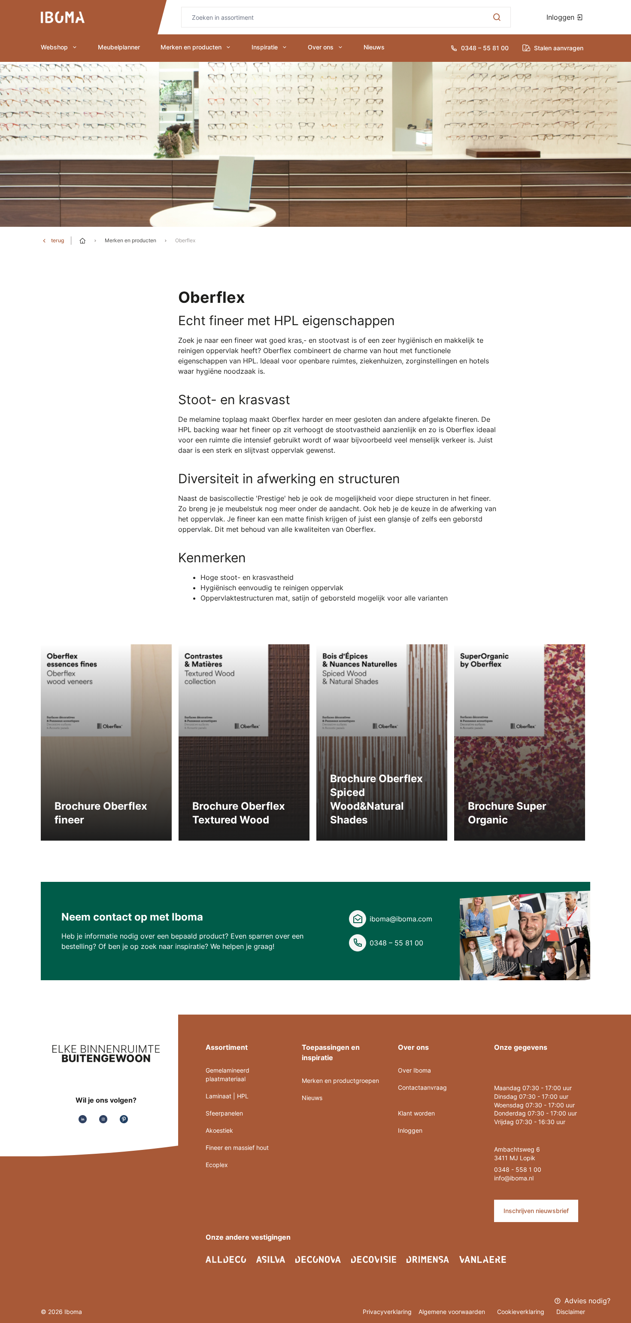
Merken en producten (191, 47)
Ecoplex (217, 1164)
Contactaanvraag (422, 1087)
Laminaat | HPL (227, 1096)
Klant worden (416, 1113)
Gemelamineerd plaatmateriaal (227, 1074)
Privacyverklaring (387, 1311)
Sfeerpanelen (224, 1113)
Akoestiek (219, 1130)
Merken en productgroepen (340, 1080)
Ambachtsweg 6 (517, 1149)
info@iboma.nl (514, 1178)
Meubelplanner (119, 47)
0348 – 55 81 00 (396, 943)
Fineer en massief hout (237, 1147)
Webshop (54, 47)
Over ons (321, 47)
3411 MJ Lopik (514, 1157)
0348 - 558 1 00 (517, 1169)
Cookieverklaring (521, 1311)
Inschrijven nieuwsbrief (536, 1210)
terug (57, 240)
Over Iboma (414, 1070)
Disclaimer (570, 1311)
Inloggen (561, 17)
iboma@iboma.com (401, 919)
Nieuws (374, 47)
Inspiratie (265, 47)
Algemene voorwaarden (453, 1311)
